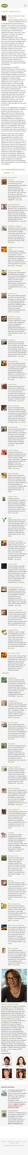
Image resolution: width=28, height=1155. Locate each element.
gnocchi (3, 122)
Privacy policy (17, 1141)
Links (17, 1143)
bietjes (16, 135)
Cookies (24, 1141)
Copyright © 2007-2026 (9, 1145)
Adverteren (10, 1141)
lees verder (19, 199)
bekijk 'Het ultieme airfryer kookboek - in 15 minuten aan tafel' (16, 1105)
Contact (3, 1141)
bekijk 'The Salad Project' (15, 1123)
